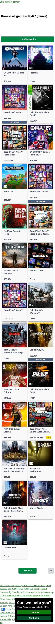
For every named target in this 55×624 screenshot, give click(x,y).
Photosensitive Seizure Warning (38, 592)
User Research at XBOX (11, 595)
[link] (14, 65)
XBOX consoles (7, 585)
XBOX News (17, 588)
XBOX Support (31, 588)
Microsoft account (31, 595)
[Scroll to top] (51, 571)
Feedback (42, 588)
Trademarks (5, 619)
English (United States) (11, 605)
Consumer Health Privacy (12, 612)
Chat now (34, 612)
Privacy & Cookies (9, 615)
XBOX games (21, 585)
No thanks (34, 618)
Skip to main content (10, 1)
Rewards (4, 602)
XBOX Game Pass (36, 585)
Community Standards (11, 592)
